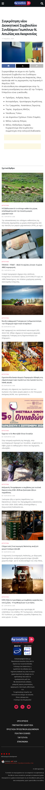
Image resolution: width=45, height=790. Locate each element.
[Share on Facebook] (8, 66)
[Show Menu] (3, 3)
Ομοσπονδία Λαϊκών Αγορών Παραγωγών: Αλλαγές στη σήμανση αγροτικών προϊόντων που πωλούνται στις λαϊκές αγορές (22, 380)
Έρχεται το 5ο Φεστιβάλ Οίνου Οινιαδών (17, 433)
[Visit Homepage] (22, 3)
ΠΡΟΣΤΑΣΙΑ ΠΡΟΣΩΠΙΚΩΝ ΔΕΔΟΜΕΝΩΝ (22, 729)
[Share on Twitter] (23, 66)
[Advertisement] (22, 12)
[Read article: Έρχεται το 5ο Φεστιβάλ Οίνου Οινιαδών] (22, 412)
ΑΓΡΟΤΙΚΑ (5, 205)
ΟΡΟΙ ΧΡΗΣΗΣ (22, 721)
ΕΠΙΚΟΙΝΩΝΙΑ (22, 742)
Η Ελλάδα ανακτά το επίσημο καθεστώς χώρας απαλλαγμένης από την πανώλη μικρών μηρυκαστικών (19, 211)
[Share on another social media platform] (36, 66)
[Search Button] (42, 3)
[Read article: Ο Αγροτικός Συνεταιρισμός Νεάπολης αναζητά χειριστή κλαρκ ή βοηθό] (22, 525)
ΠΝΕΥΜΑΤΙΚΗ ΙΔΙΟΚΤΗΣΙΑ (22, 725)
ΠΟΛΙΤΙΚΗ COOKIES (22, 733)
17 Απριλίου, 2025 (8, 39)
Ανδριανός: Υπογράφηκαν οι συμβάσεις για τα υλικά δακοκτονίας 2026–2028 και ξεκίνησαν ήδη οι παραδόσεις (21, 490)
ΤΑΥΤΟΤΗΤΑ (22, 738)
